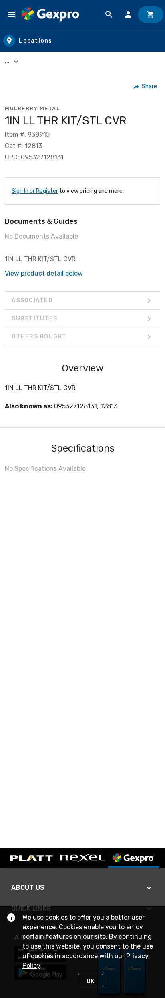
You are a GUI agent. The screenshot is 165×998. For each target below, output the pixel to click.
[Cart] (150, 14)
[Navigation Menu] (11, 14)
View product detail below (44, 273)
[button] (145, 86)
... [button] (8, 61)
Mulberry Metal (32, 108)
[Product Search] (109, 14)
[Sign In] (128, 14)
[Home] (50, 14)
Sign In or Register (35, 191)
